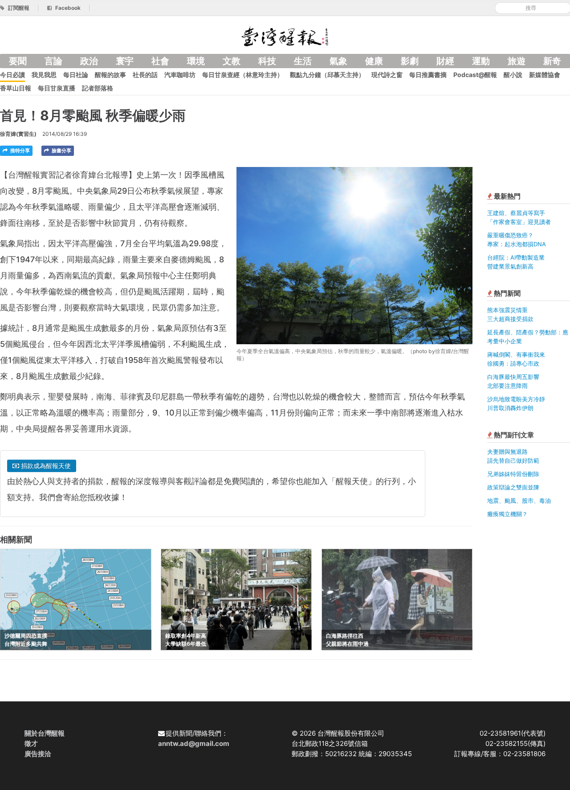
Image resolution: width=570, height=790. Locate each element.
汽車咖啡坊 (179, 74)
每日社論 (75, 74)
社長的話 (145, 74)
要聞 (18, 61)
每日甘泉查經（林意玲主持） (242, 74)
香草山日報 (15, 88)
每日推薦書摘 (428, 74)
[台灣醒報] (285, 35)
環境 (196, 61)
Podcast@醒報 (475, 74)
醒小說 (513, 74)
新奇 (552, 61)
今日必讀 (12, 74)
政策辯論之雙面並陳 (513, 487)
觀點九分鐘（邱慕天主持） (327, 74)
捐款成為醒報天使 (45, 465)
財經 (445, 61)
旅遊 (516, 61)
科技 (267, 61)
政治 (89, 61)
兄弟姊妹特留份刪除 (513, 473)
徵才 (31, 743)
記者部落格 (97, 88)
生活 (303, 61)
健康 (374, 61)
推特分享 (19, 150)
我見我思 (44, 74)
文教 (231, 61)
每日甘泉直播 (56, 88)
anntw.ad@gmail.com (193, 743)
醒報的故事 (110, 74)
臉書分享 (60, 150)
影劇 (410, 61)
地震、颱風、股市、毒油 (519, 500)
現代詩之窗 (387, 74)
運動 (481, 61)
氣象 (338, 61)
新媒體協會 (544, 74)
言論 (53, 61)
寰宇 (125, 61)
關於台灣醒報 (44, 733)
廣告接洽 (37, 753)
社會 (160, 61)
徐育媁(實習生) (18, 133)
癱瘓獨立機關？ (507, 513)
